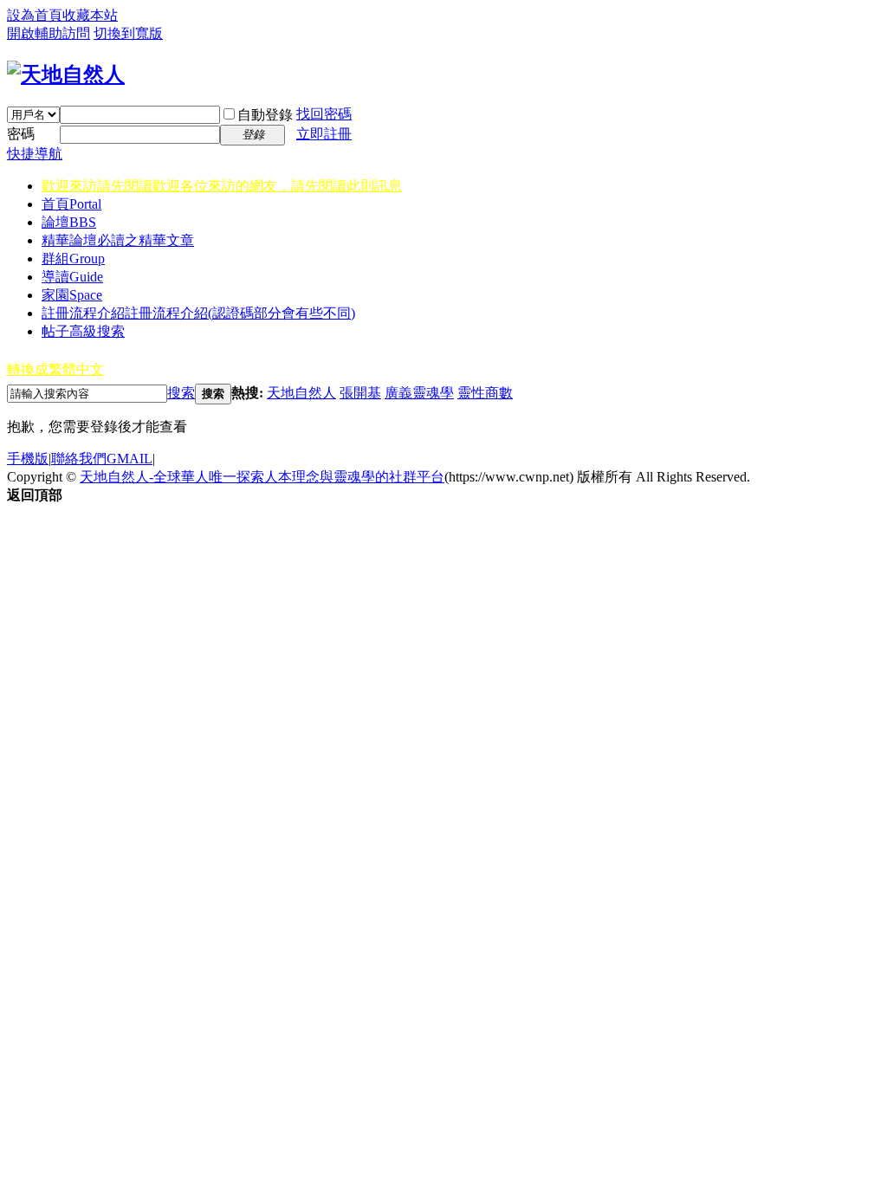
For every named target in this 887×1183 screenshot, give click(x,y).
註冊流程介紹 (198, 313)
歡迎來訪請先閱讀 (222, 185)
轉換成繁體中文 (55, 369)
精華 (118, 240)
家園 (72, 295)
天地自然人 (301, 392)
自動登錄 (265, 114)
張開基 (360, 392)
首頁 (71, 204)
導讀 (72, 276)
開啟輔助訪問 (48, 33)
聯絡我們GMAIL (101, 458)
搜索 (181, 392)
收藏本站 (90, 15)
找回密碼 (324, 114)
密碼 (21, 133)
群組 (73, 258)
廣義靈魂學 (419, 392)
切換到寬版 (128, 33)
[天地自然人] (66, 74)
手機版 (28, 458)
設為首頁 (34, 15)
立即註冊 (324, 133)
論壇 (69, 222)
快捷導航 (34, 153)
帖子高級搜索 (83, 331)
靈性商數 (485, 392)
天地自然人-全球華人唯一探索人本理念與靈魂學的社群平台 (262, 476)
